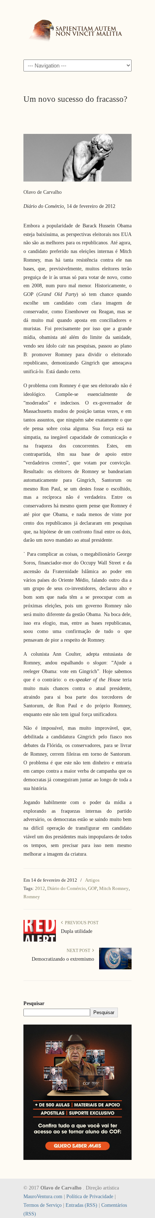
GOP (92, 888)
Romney (31, 896)
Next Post (79, 950)
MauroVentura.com (42, 1196)
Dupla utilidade (76, 931)
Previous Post (80, 922)
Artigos (92, 880)
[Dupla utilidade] (39, 940)
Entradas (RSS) (81, 1205)
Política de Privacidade (89, 1196)
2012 (40, 888)
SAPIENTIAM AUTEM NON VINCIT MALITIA (77, 29)
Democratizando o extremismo (63, 959)
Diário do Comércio (66, 888)
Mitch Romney (114, 888)
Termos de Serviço (42, 1205)
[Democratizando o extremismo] (115, 967)
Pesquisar (33, 1003)
